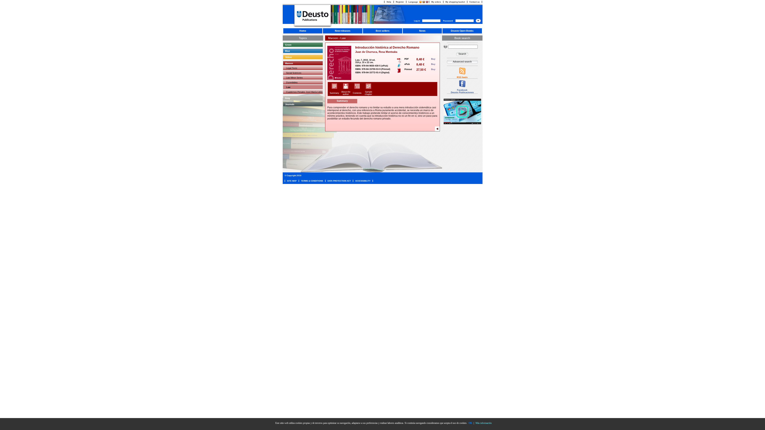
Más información (484, 423)
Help (389, 2)
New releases (342, 30)
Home (302, 30)
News (422, 30)
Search (462, 54)
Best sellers (382, 30)
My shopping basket (455, 2)
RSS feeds (462, 77)
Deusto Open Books (462, 30)
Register (400, 2)
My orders (436, 2)
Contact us (474, 2)
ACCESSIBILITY (363, 181)
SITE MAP (292, 181)
